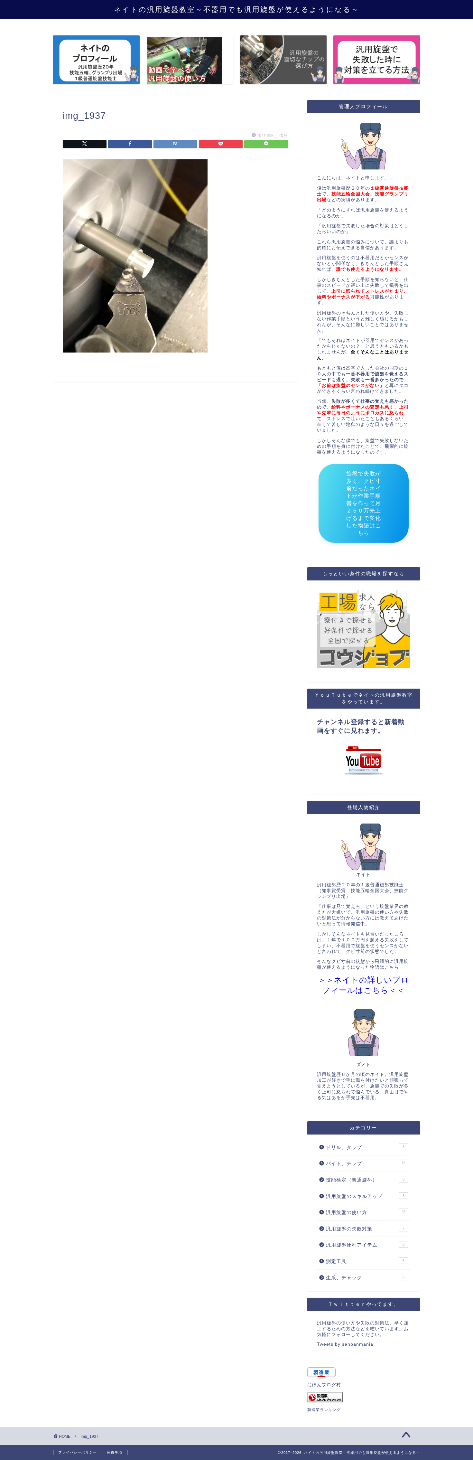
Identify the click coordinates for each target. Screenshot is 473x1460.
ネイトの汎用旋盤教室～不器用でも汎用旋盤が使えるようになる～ (236, 9)
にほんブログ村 (324, 1384)
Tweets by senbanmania (345, 1344)
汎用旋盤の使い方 (365, 1212)
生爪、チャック (365, 1277)
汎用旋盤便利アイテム (365, 1245)
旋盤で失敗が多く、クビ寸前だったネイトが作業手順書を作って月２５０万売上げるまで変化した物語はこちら (363, 505)
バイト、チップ (365, 1163)
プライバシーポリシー (77, 1452)
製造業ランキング (324, 1410)
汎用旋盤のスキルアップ (365, 1196)
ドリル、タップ (365, 1147)
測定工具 (365, 1261)
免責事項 (114, 1452)
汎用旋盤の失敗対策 (365, 1228)
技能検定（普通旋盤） (365, 1179)
